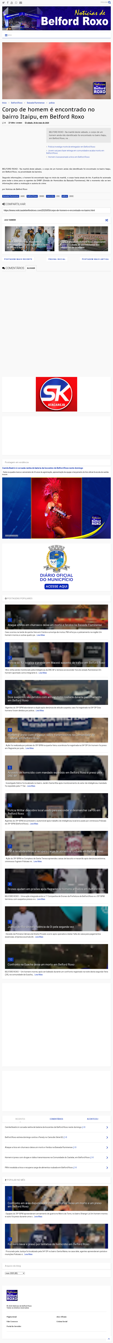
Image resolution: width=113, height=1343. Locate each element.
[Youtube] (11, 2)
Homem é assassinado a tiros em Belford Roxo (69, 157)
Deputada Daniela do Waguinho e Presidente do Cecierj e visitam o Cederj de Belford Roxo (28, 245)
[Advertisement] (23, 145)
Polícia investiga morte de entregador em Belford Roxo (71, 147)
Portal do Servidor (14, 1326)
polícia (52, 103)
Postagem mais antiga (95, 259)
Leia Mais (41, 635)
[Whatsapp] (16, 2)
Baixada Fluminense (36, 103)
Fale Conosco (12, 1322)
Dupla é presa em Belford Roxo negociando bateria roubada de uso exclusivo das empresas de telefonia (83, 245)
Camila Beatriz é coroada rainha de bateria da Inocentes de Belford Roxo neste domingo (42, 468)
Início (4, 103)
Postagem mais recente (18, 259)
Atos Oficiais (62, 1317)
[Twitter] (3, 2)
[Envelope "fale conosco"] (20, 2)
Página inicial (57, 259)
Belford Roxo (16, 103)
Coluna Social (62, 1322)
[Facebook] (7, 2)
